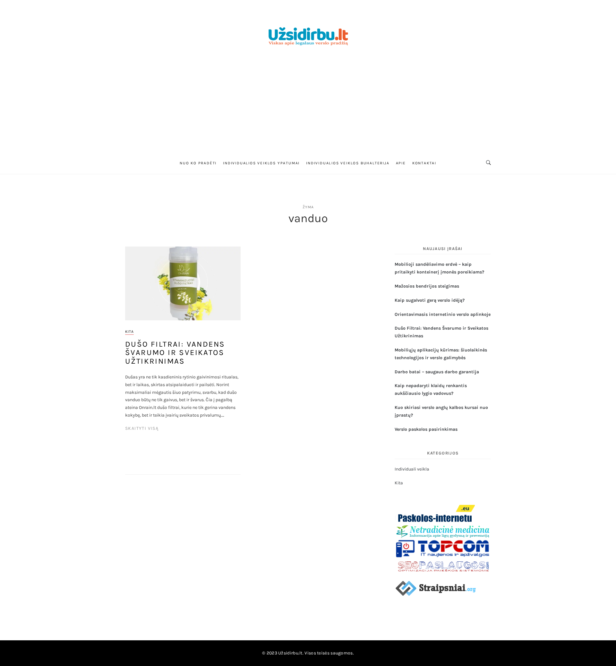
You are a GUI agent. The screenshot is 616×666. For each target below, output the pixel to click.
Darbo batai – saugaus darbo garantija (437, 372)
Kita (129, 331)
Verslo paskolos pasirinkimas (426, 429)
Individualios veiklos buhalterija (347, 163)
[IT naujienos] (443, 548)
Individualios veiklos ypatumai (261, 163)
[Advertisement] (308, 104)
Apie (401, 163)
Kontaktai (424, 163)
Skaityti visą (141, 428)
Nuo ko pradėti (198, 163)
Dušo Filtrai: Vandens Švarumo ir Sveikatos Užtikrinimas (175, 353)
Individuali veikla (412, 469)
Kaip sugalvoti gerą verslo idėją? (430, 300)
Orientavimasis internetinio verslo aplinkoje (443, 314)
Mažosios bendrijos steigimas (427, 286)
